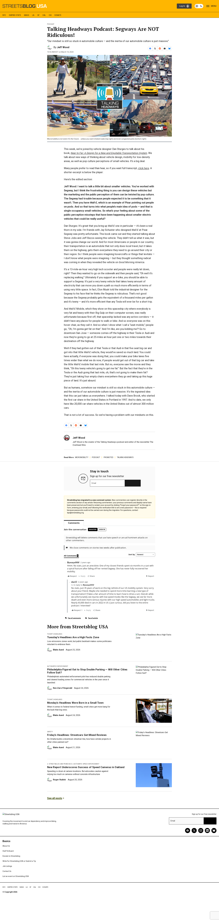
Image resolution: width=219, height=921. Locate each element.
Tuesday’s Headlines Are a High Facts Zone (73, 637)
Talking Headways (125, 457)
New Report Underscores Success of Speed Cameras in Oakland (86, 767)
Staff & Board (8, 851)
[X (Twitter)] (194, 830)
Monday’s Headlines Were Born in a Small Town (75, 702)
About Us (6, 846)
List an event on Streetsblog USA (16, 876)
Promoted (108, 457)
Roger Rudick (59, 779)
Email (94, 483)
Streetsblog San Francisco (60, 764)
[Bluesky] (213, 830)
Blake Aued (58, 650)
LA (33, 15)
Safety (50, 731)
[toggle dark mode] (199, 6)
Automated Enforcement (57, 666)
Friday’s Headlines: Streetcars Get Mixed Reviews (77, 734)
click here (143, 168)
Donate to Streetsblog (11, 856)
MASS (26, 15)
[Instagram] (200, 830)
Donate (57, 15)
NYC (4, 15)
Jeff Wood (63, 47)
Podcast (50, 24)
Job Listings (7, 866)
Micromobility (81, 457)
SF (38, 15)
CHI (50, 15)
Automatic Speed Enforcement (86, 764)
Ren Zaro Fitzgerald (62, 688)
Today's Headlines (54, 634)
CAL (44, 15)
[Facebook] (187, 830)
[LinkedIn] (207, 830)
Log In (182, 6)
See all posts (54, 798)
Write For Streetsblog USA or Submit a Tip (19, 861)
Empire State (15, 15)
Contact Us (7, 871)
